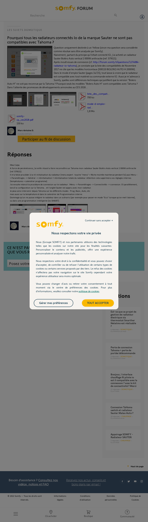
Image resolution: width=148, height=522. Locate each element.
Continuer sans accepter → (99, 220)
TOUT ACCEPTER (98, 302)
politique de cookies (89, 291)
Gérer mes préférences (53, 302)
